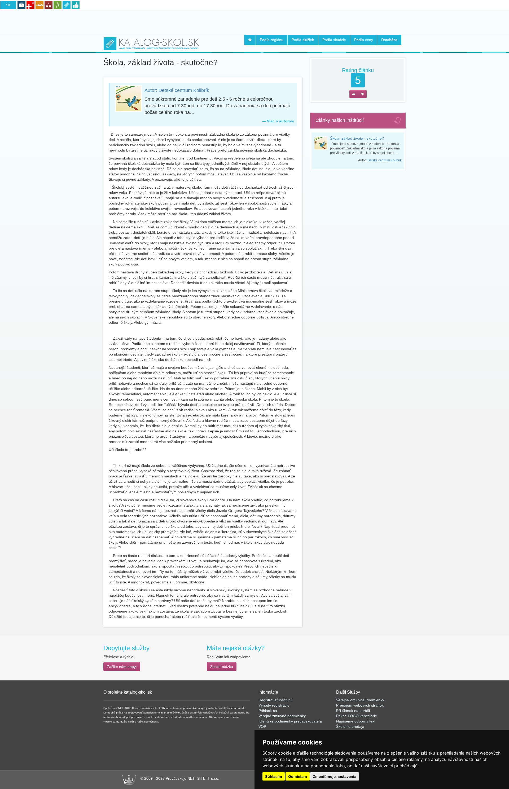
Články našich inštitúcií (339, 120)
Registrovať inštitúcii (275, 700)
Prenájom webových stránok (360, 705)
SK (8, 5)
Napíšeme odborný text (355, 721)
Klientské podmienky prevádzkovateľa (290, 721)
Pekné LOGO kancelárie (356, 716)
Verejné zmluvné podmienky (282, 716)
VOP (262, 726)
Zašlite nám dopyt (122, 666)
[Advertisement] (254, 21)
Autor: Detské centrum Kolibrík (176, 90)
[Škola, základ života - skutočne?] (322, 143)
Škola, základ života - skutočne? (357, 138)
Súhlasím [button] (273, 776)
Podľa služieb (303, 40)
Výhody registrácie (273, 705)
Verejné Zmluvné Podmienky (360, 700)
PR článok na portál (352, 710)
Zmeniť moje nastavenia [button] (334, 776)
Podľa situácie (334, 40)
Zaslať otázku (221, 666)
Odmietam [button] (297, 776)
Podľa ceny (363, 40)
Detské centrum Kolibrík (384, 160)
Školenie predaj (349, 726)
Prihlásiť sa (267, 710)
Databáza (389, 40)
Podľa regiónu (271, 40)
